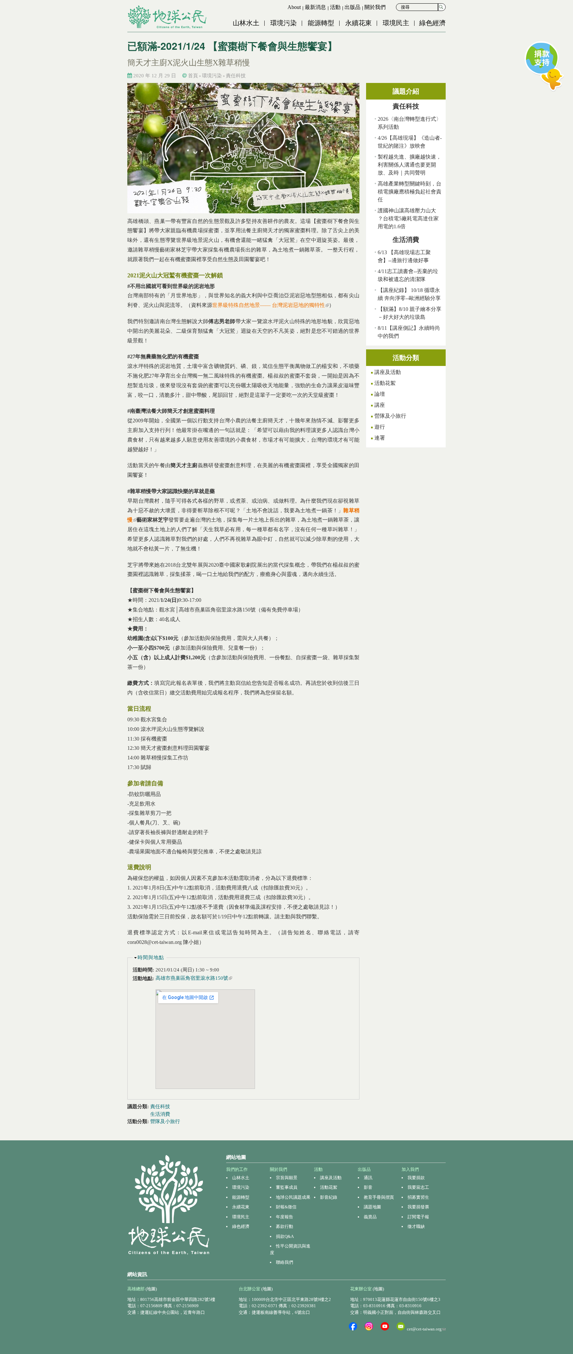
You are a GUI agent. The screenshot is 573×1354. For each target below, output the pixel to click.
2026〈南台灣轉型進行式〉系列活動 (409, 123)
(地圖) (151, 1288)
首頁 (193, 75)
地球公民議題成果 (293, 1197)
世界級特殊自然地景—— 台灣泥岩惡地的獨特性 (270, 305)
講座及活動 (387, 372)
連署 (379, 438)
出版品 (352, 7)
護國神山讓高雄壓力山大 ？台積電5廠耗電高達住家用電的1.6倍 (408, 218)
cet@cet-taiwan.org (426, 1328)
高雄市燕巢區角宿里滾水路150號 (194, 978)
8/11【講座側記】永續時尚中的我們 (409, 332)
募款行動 (284, 1226)
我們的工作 (237, 1169)
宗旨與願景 (286, 1177)
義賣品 (370, 1216)
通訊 (368, 1177)
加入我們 (410, 1169)
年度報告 (284, 1216)
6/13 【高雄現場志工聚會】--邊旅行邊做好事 (404, 256)
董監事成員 (286, 1187)
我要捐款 (416, 1177)
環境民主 (396, 23)
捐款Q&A (285, 1236)
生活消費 (160, 1114)
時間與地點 (151, 957)
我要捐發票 (418, 1206)
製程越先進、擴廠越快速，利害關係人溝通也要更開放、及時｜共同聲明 (409, 165)
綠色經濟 (432, 23)
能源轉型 (321, 23)
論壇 (379, 394)
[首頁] (167, 17)
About (294, 7)
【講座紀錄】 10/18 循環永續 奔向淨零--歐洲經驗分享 (409, 294)
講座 (379, 405)
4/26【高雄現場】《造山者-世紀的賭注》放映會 (410, 142)
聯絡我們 (284, 1262)
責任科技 (236, 75)
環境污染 (283, 23)
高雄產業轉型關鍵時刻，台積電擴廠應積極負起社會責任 (409, 191)
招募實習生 (418, 1197)
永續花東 (358, 23)
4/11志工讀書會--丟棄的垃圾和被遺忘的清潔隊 (408, 275)
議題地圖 (372, 1206)
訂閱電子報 (418, 1216)
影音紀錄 (328, 1197)
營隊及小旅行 (165, 1121)
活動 (335, 7)
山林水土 (246, 23)
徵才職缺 (416, 1226)
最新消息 (315, 7)
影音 (368, 1187)
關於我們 (375, 7)
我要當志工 (418, 1187)
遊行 (379, 427)
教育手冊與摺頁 (379, 1197)
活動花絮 (385, 383)
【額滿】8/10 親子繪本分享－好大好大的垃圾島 (409, 313)
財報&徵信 (286, 1206)
